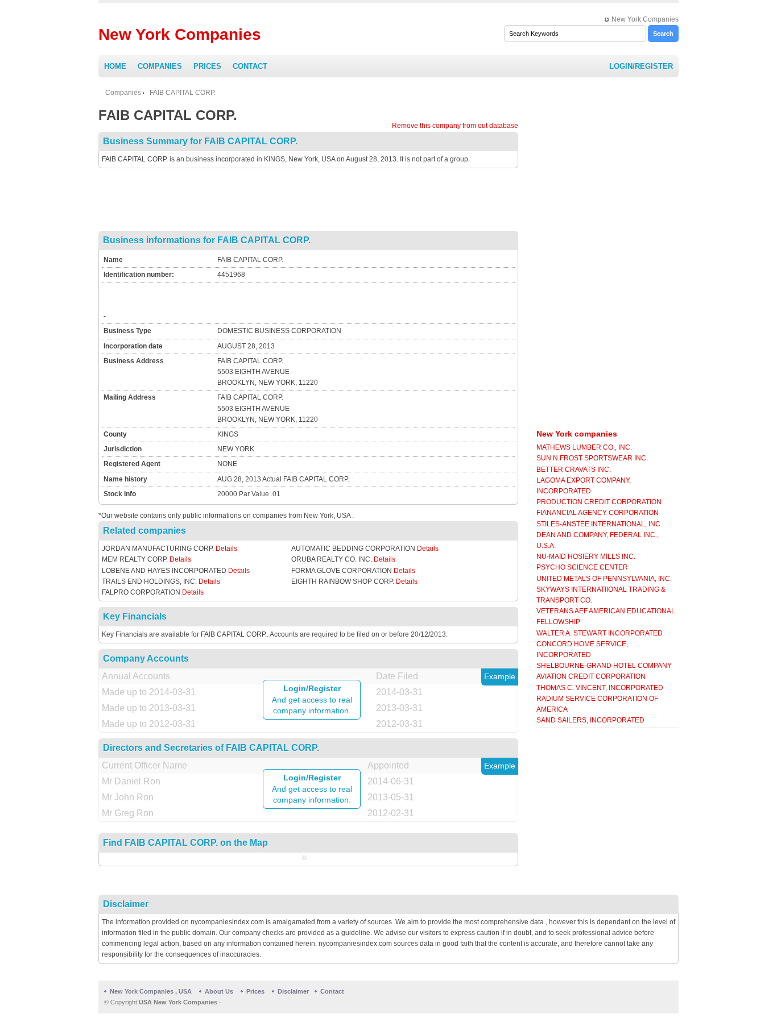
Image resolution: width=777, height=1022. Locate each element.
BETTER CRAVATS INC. (573, 469)
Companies (160, 66)
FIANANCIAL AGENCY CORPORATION (597, 513)
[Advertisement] (308, 199)
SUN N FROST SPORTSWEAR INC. (592, 458)
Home (115, 66)
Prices (207, 66)
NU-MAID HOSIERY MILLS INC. (585, 556)
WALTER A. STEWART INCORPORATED (599, 633)
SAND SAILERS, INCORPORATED (590, 720)
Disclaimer (293, 991)
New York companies (576, 433)
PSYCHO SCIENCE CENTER (582, 567)
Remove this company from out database (455, 126)
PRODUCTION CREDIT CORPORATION (599, 502)
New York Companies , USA (151, 991)
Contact (250, 66)
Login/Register (641, 66)
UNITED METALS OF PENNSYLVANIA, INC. (604, 579)
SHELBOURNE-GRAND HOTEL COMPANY (604, 666)
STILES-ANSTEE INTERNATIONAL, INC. (599, 524)
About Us (219, 991)
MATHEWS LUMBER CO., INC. (584, 447)
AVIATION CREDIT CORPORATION (591, 676)
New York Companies (645, 19)
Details (226, 548)
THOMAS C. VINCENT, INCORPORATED (599, 688)
